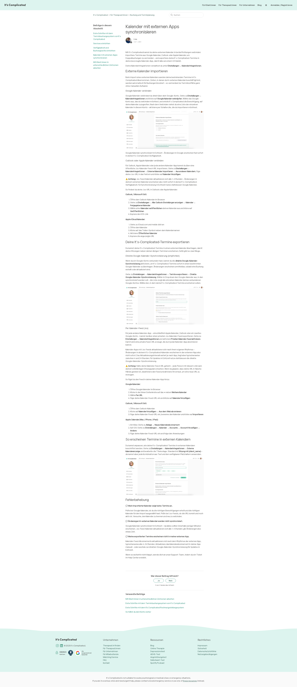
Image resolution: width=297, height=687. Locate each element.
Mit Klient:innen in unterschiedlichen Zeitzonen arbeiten (105, 65)
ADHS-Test (155, 654)
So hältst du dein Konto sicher (138, 612)
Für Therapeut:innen (228, 5)
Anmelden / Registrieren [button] (281, 5)
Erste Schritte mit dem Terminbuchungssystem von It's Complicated (107, 36)
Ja (159, 581)
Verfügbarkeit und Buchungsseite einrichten (104, 49)
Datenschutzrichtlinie (207, 651)
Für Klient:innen (209, 5)
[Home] (15, 5)
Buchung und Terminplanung (142, 15)
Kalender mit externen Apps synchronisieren (105, 56)
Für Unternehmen (247, 5)
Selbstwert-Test (157, 660)
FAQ (105, 660)
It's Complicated (100, 15)
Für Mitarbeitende (111, 654)
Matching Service (110, 657)
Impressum (202, 645)
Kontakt (106, 663)
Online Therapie (157, 648)
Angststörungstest (158, 657)
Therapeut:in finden (111, 645)
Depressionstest (157, 651)
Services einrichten (101, 43)
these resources (190, 681)
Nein (171, 581)
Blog (260, 5)
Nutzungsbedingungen (207, 654)
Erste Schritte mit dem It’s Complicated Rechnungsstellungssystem (155, 607)
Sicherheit (202, 648)
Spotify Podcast (157, 663)
